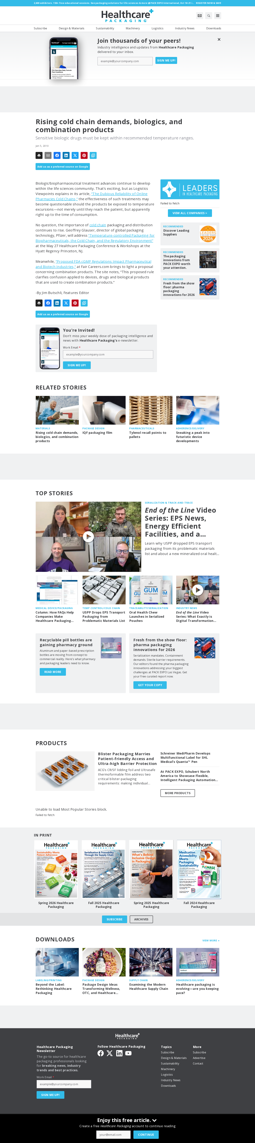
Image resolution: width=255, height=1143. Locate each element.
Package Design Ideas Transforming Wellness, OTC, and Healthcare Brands (101, 989)
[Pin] (84, 155)
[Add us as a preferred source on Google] (93, 155)
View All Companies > (190, 213)
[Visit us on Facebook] (100, 1053)
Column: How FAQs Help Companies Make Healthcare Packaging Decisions (55, 616)
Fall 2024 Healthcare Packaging (199, 905)
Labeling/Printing (49, 980)
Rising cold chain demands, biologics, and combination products (57, 437)
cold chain (98, 225)
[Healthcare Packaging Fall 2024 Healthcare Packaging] (199, 869)
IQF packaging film (97, 433)
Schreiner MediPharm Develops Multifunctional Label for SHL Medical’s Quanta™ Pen (185, 757)
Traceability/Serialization (148, 608)
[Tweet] (75, 155)
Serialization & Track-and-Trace (169, 502)
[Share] (57, 155)
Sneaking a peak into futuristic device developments (193, 437)
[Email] (48, 155)
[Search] (208, 15)
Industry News (186, 608)
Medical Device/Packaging (54, 608)
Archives (141, 919)
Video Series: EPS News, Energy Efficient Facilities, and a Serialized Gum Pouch (180, 522)
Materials (43, 428)
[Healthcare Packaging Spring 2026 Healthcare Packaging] (56, 869)
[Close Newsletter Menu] (219, 39)
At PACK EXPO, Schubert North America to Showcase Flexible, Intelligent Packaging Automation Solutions (187, 776)
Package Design (93, 428)
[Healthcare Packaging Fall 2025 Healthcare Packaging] (104, 869)
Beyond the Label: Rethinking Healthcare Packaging (54, 989)
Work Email (71, 347)
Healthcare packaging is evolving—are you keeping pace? (197, 989)
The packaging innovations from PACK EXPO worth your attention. (176, 262)
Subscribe (114, 919)
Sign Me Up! (166, 60)
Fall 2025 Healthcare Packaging (103, 905)
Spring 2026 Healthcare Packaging (56, 905)
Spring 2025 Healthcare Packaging (151, 905)
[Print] (39, 155)
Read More (52, 672)
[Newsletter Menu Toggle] (199, 15)
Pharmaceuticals (141, 428)
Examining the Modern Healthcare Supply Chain (148, 987)
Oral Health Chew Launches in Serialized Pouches (146, 616)
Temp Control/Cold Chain (101, 608)
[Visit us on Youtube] (128, 1053)
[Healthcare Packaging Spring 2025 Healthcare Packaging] (151, 869)
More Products (177, 793)
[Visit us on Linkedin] (119, 1053)
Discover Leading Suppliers (176, 232)
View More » (211, 940)
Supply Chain (138, 980)
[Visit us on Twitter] (110, 1053)
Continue (146, 1135)
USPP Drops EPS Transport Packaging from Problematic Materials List (103, 616)
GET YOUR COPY (150, 685)
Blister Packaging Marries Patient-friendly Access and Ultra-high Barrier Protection (127, 758)
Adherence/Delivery (190, 428)
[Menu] (217, 15)
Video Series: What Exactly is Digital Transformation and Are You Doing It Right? (195, 616)
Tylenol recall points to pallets (147, 435)
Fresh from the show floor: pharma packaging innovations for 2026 (179, 289)
